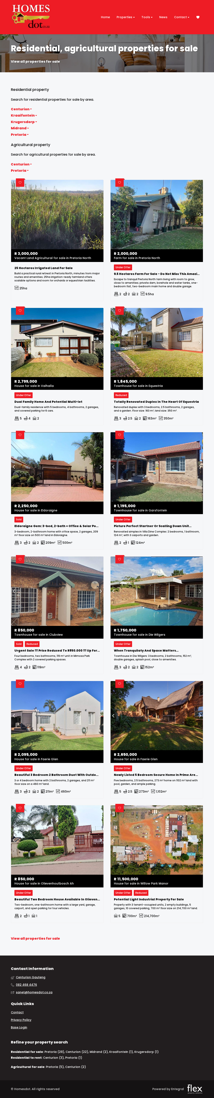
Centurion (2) (75, 1067)
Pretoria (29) (54, 1052)
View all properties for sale (35, 61)
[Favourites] (198, 17)
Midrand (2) (99, 1052)
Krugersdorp (23, 122)
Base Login (19, 1027)
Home (105, 17)
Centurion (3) (53, 1058)
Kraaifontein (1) (121, 1052)
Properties (125, 17)
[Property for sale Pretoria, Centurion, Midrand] (31, 17)
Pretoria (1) (73, 1058)
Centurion (20, 109)
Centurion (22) (77, 1052)
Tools (146, 17)
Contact (181, 17)
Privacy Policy (21, 1020)
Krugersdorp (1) (146, 1052)
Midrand (19, 128)
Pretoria (19, 134)
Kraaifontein (23, 115)
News (163, 17)
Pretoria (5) (55, 1067)
